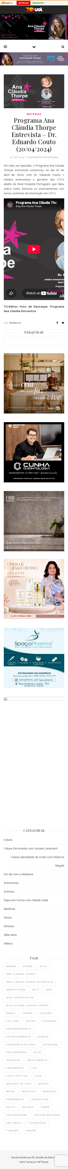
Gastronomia (16, 1052)
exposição (50, 1044)
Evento (43, 1036)
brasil (11, 1013)
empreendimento (18, 1028)
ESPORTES (38, 3)
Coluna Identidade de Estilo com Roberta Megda (37, 861)
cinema (28, 1013)
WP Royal (42, 1162)
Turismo (12, 1130)
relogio (28, 1107)
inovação (13, 1060)
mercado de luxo (19, 1083)
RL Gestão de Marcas (44, 1157)
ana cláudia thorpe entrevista (29, 981)
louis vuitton (17, 1075)
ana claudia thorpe (21, 974)
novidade (49, 1091)
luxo (38, 1075)
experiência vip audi (21, 1044)
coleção (46, 1013)
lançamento (15, 1067)
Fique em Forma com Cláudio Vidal (26, 900)
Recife (10, 1107)
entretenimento (18, 1036)
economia (49, 1021)
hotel (37, 1052)
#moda (11, 966)
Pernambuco (15, 1099)
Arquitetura (15, 989)
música (44, 1083)
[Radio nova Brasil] (34, 64)
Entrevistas (11, 883)
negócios (29, 1091)
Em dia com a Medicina (18, 874)
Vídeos (8, 943)
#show (28, 966)
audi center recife (20, 997)
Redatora (15, 322)
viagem (31, 1130)
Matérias (34, 114)
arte (35, 989)
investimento (37, 1060)
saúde (45, 1107)
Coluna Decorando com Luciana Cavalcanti (30, 848)
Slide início (10, 935)
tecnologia (37, 1122)
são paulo (14, 1122)
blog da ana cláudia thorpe (27, 1005)
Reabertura (40, 1099)
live (34, 1067)
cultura (12, 1021)
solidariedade (16, 1114)
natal (10, 1091)
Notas (8, 917)
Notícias (9, 926)
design (31, 1021)
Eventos (9, 891)
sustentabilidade (47, 1114)
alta (43, 966)
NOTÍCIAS (24, 3)
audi (49, 989)
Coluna (8, 840)
